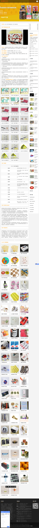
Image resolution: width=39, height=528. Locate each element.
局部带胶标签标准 (32, 197)
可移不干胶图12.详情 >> (26, 123)
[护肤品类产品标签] (32, 176)
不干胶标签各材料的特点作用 (35, 99)
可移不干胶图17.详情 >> (17, 141)
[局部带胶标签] (32, 150)
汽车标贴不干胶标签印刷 (4, 350)
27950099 (32, 46)
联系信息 (18, 501)
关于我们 (2, 501)
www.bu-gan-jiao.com (23, 520)
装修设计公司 (17, 524)
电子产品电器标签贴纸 (23, 277)
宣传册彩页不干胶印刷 (4, 398)
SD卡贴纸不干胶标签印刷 (14, 350)
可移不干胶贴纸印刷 (15, 24)
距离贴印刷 (35, 186)
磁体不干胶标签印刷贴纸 (14, 265)
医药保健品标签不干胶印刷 (5, 410)
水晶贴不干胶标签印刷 (23, 362)
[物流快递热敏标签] (32, 144)
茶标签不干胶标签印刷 (23, 350)
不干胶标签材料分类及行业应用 (34, 70)
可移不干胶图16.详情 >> (7, 141)
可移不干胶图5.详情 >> (16, 104)
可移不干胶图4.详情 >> (7, 104)
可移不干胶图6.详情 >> (26, 104)
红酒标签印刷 (31, 199)
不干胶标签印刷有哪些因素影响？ (35, 108)
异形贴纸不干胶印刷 (13, 410)
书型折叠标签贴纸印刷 (4, 362)
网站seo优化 (14, 524)
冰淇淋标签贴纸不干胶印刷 (24, 434)
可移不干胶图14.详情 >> (17, 132)
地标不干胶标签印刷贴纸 (4, 277)
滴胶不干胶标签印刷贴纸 (14, 277)
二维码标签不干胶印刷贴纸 (24, 289)
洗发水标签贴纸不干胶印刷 (5, 495)
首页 (5, 24)
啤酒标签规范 (31, 211)
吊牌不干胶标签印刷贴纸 (4, 289)
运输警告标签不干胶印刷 (24, 410)
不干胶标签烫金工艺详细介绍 (33, 67)
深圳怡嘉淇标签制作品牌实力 (33, 61)
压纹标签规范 (31, 205)
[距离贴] (32, 187)
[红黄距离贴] (32, 182)
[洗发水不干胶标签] (32, 170)
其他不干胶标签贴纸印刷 (9, 24)
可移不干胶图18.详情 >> (26, 141)
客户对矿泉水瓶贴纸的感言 (35, 128)
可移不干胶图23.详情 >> (17, 160)
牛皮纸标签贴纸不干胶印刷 (14, 422)
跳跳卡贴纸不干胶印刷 (4, 386)
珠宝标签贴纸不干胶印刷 (4, 422)
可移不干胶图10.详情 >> (7, 123)
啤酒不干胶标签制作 (32, 201)
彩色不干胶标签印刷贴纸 (4, 265)
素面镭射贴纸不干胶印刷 (4, 374)
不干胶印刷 (25, 524)
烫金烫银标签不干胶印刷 (14, 374)
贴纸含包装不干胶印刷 (13, 386)
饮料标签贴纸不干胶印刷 (14, 495)
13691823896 (32, 51)
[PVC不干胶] (32, 155)
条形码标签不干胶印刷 (23, 374)
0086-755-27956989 (33, 43)
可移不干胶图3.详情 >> (26, 95)
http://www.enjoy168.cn (24, 521)
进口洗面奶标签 (32, 209)
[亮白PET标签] (32, 165)
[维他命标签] (32, 160)
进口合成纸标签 (32, 207)
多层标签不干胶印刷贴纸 (14, 289)
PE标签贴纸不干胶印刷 (23, 422)
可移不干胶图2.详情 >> (16, 95)
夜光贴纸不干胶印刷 (13, 398)
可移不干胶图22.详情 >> (7, 160)
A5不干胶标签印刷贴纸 (14, 253)
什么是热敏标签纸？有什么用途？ (35, 104)
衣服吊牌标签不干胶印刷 (24, 398)
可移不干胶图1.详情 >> (7, 95)
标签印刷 (28, 524)
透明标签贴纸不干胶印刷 (24, 386)
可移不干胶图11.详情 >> (17, 123)
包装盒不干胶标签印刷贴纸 (24, 253)
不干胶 (20, 524)
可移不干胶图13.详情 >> (7, 132)
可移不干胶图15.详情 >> (26, 132)
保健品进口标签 (32, 203)
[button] (30, 27)
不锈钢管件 (22, 524)
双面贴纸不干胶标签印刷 (14, 362)
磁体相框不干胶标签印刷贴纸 (24, 265)
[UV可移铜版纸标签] (32, 139)
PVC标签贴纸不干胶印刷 (14, 434)
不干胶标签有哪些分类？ (35, 94)
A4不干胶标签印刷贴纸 (4, 253)
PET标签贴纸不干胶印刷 (4, 434)
